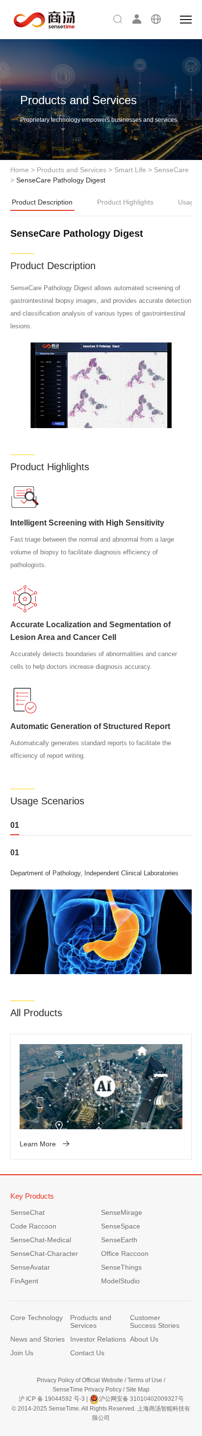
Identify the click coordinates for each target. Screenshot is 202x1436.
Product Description (42, 202)
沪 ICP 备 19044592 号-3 (52, 1398)
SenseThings (121, 1267)
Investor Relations (98, 1339)
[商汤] (37, 19)
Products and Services (71, 170)
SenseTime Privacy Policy (87, 1389)
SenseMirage (121, 1212)
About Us (144, 1339)
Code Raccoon (33, 1226)
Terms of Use (144, 1380)
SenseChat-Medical (40, 1240)
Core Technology (36, 1318)
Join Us (21, 1353)
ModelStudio (120, 1281)
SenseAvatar (30, 1267)
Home (19, 170)
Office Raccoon (125, 1253)
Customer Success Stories (154, 1321)
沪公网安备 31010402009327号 (141, 1398)
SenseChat (27, 1212)
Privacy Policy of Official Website (80, 1380)
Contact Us (87, 1353)
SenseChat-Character (44, 1253)
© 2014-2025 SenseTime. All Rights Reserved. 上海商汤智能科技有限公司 (101, 1413)
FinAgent (24, 1281)
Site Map (138, 1389)
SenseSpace (120, 1226)
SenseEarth (119, 1240)
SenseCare (171, 170)
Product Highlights (125, 202)
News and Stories (37, 1339)
